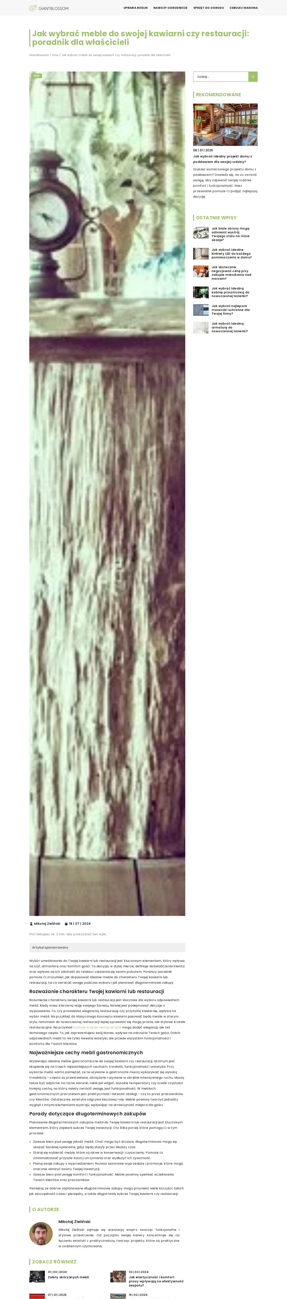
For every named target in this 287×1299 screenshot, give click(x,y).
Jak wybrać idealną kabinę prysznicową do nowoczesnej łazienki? (230, 292)
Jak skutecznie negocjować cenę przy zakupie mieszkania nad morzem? (231, 273)
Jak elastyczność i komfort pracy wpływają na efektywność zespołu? (156, 1281)
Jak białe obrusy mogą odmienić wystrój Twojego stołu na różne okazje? (231, 234)
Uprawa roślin (136, 8)
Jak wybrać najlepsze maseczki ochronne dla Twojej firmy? (231, 310)
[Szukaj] (253, 76)
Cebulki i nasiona (244, 8)
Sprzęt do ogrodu (208, 8)
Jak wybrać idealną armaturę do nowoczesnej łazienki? (230, 327)
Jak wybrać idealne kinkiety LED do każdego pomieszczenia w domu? (232, 253)
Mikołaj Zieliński (47, 923)
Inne (36, 75)
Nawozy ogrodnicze (170, 8)
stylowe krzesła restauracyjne (97, 1027)
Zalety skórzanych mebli (68, 1277)
